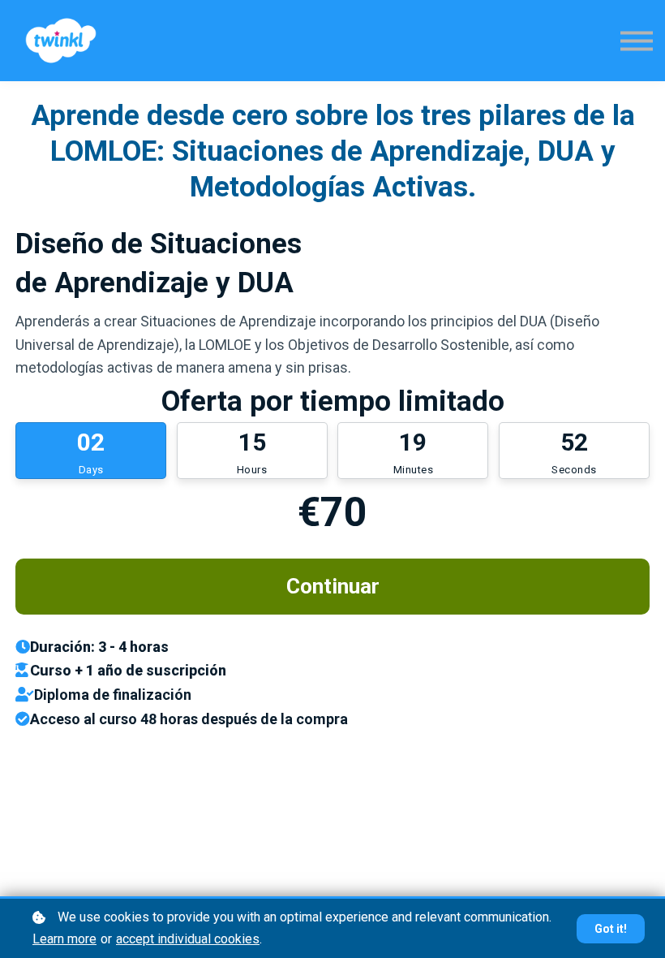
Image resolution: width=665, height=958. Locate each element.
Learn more (64, 939)
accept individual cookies (188, 939)
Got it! (610, 928)
